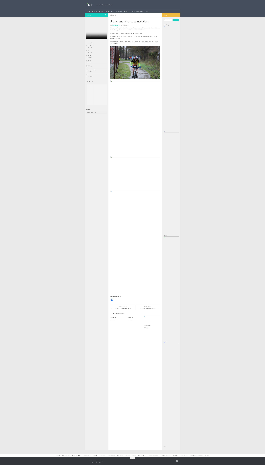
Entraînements (139, 11)
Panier (133, 455)
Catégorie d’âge (87, 455)
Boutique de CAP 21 (109, 11)
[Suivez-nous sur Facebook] (105, 15)
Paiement (128, 455)
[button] (135, 43)
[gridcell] (135, 43)
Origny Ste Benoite (92, 70)
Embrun (89, 55)
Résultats (126, 11)
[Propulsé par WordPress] (96, 462)
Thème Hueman (105, 462)
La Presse (132, 11)
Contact (147, 11)
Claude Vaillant (116, 25)
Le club (100, 11)
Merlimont (90, 60)
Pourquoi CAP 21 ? (142, 455)
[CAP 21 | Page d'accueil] (91, 5)
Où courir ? (118, 11)
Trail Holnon (113, 317)
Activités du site (65, 455)
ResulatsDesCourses (165, 455)
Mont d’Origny (91, 45)
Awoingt (89, 74)
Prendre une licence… (154, 455)
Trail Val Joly (130, 317)
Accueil (88, 11)
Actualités (94, 11)
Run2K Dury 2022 (184, 455)
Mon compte (120, 455)
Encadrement (102, 455)
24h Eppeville (147, 325)
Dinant (89, 65)
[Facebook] (112, 299)
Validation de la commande (197, 455)
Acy (88, 50)
